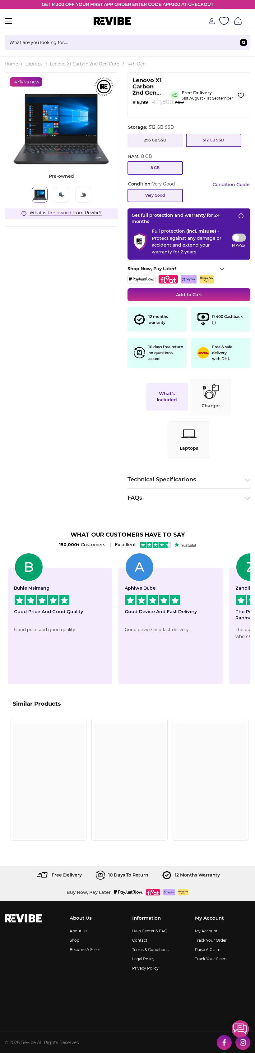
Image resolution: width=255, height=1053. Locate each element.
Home (11, 64)
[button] (240, 1028)
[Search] (127, 42)
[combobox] (121, 42)
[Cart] (238, 21)
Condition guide (231, 184)
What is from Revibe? (66, 213)
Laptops (34, 64)
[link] (48, 823)
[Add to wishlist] (241, 95)
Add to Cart (189, 294)
